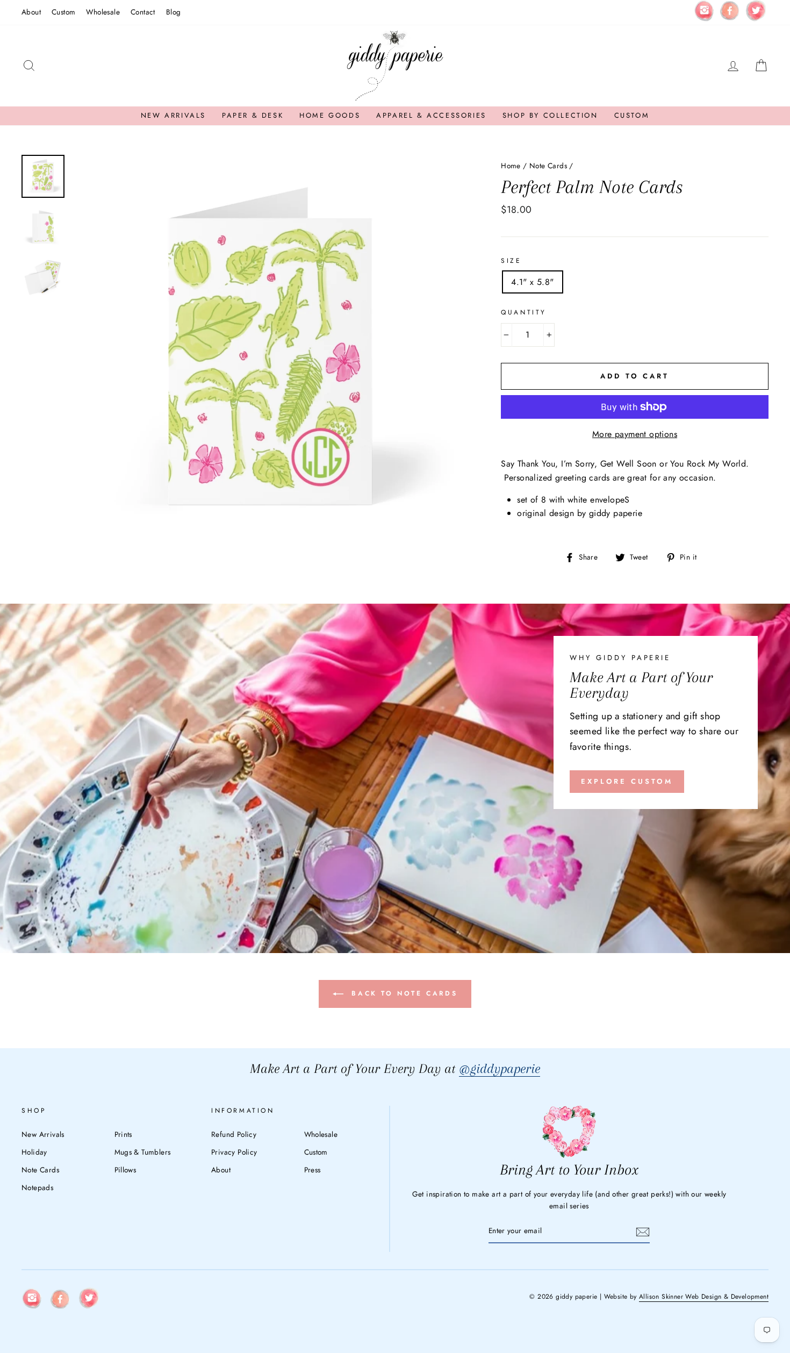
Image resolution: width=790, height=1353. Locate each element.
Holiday (34, 1152)
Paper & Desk (252, 115)
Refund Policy (233, 1134)
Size (511, 261)
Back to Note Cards (402, 993)
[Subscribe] (643, 1232)
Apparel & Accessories (431, 115)
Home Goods (329, 115)
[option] (269, 351)
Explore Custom (627, 781)
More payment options (634, 434)
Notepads (37, 1187)
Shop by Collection (550, 115)
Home (511, 165)
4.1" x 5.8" (532, 282)
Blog (173, 11)
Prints (123, 1134)
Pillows (125, 1169)
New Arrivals (173, 115)
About (31, 11)
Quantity (524, 312)
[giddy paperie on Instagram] (704, 12)
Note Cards (548, 165)
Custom (63, 11)
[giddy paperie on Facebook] (730, 12)
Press (312, 1169)
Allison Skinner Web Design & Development (704, 1296)
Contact (143, 11)
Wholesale (103, 11)
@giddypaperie (499, 1068)
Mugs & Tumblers (142, 1152)
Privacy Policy (234, 1152)
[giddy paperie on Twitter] (756, 12)
